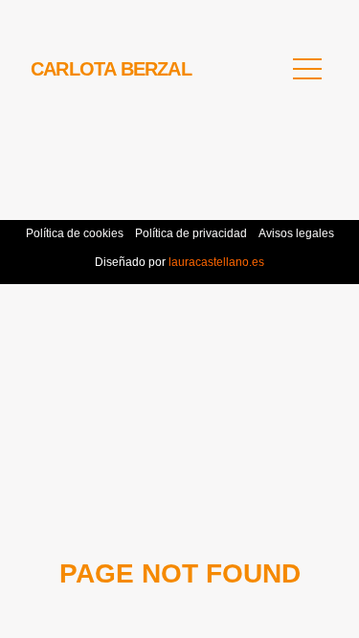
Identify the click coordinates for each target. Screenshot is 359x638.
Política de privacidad (191, 233)
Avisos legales (296, 233)
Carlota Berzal (111, 68)
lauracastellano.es (215, 262)
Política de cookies (74, 233)
